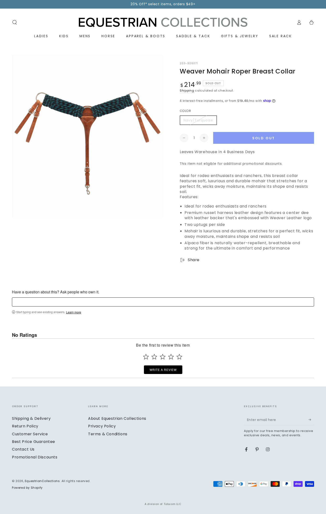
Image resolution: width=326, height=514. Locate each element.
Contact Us (23, 449)
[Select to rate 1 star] (146, 357)
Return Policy (25, 426)
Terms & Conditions (107, 434)
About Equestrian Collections (117, 418)
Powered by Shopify (27, 488)
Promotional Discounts (35, 457)
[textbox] (163, 301)
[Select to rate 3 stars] (162, 357)
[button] (14, 22)
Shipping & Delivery (31, 418)
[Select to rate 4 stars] (171, 357)
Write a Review (163, 370)
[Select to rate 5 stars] (179, 357)
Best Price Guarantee (33, 441)
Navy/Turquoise (198, 120)
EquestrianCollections (42, 481)
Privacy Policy (102, 426)
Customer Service (30, 434)
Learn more (73, 312)
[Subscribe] (311, 420)
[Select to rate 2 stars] (154, 357)
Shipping (187, 90)
